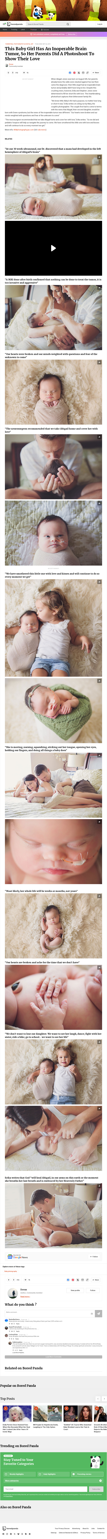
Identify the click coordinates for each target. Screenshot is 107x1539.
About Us (86, 1528)
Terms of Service (98, 1533)
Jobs (93, 1528)
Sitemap (53, 1533)
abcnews (42, 130)
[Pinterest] (11, 1534)
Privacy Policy (85, 1533)
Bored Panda (10, 1528)
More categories (12, 1481)
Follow (92, 1290)
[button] (98, 1398)
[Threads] (22, 1534)
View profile (75, 1290)
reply (17, 1323)
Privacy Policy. (9, 1496)
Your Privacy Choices (62, 1528)
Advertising (76, 1528)
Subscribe (96, 1489)
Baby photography (10, 1271)
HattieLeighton (17, 1342)
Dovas (11, 64)
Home (5, 29)
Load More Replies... (18, 1352)
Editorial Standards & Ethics (68, 1533)
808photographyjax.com (24, 130)
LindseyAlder (13, 1334)
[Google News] (30, 1534)
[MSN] (26, 1534)
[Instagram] (7, 1534)
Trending (14, 29)
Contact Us (100, 1528)
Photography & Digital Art (23, 44)
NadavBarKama (14, 1319)
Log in (99, 24)
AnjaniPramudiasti (15, 1327)
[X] (14, 1534)
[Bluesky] (18, 1534)
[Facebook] (3, 1534)
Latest (23, 29)
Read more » (25, 1297)
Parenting (9, 44)
